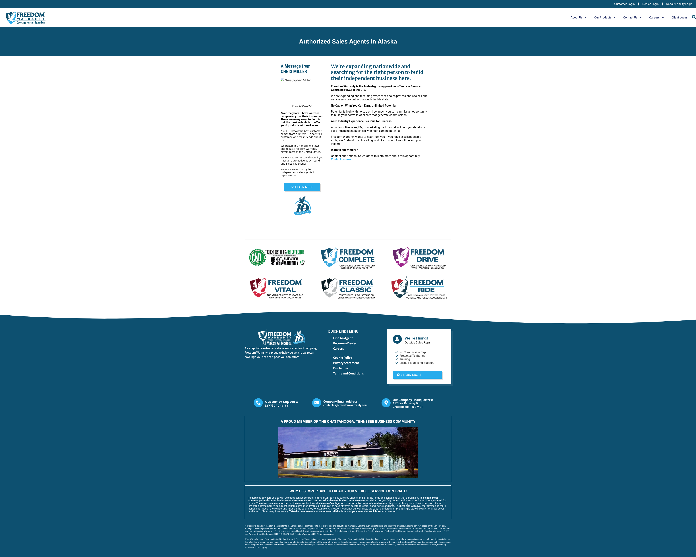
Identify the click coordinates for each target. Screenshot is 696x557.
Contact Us (630, 17)
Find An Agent (343, 338)
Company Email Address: (340, 401)
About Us (576, 17)
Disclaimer (340, 368)
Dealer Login (650, 4)
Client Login (679, 17)
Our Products (602, 17)
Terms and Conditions (348, 373)
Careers (654, 17)
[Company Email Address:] (316, 402)
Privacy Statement (346, 363)
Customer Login (624, 4)
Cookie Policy (342, 357)
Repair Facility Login (679, 4)
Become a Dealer (345, 343)
